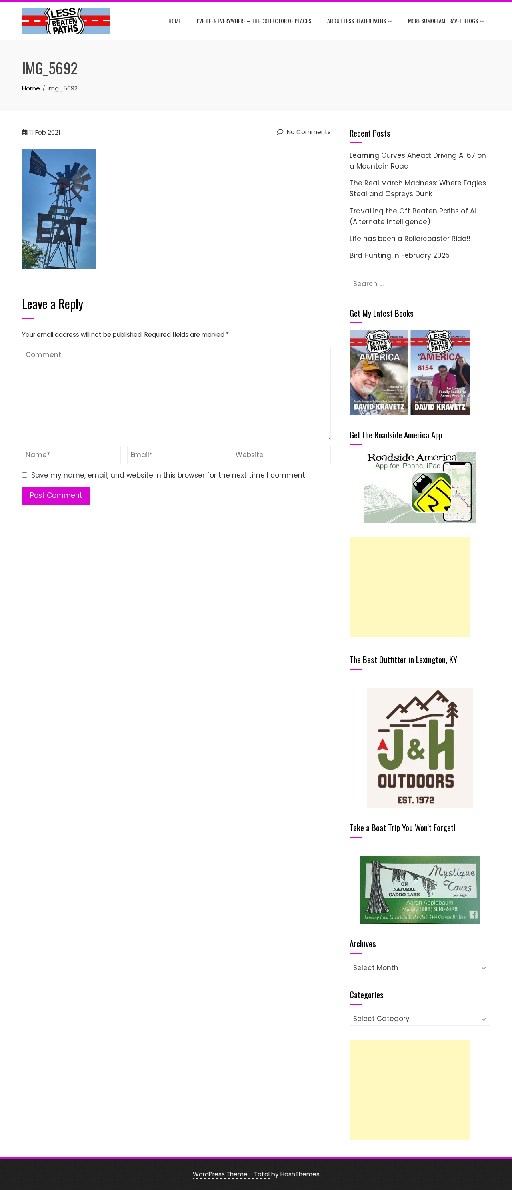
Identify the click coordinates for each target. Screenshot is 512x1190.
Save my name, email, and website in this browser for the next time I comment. (168, 475)
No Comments (308, 132)
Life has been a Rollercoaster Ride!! (410, 238)
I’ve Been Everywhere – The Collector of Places (254, 20)
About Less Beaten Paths (356, 20)
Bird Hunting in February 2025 (400, 255)
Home (174, 20)
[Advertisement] (410, 587)
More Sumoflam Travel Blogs (443, 20)
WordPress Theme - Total (231, 1174)
